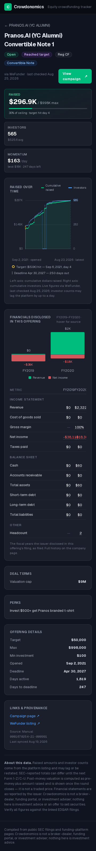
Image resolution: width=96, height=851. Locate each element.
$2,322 (81, 407)
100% (79, 427)
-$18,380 (82, 437)
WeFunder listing (25, 723)
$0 (68, 407)
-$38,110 (70, 437)
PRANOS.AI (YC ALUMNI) (27, 25)
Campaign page (24, 716)
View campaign (75, 76)
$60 (78, 465)
